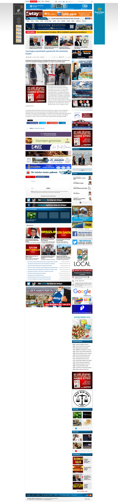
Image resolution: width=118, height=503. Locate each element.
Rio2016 (55, 495)
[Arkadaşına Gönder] (61, 57)
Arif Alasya (78, 183)
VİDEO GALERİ (75, 432)
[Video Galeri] (42, 18)
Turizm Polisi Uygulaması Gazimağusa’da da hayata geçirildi (39, 279)
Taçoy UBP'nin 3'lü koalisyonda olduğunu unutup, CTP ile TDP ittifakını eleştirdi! (35, 48)
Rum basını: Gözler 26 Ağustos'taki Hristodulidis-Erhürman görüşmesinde (64, 48)
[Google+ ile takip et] (89, 18)
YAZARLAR (75, 173)
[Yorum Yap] (59, 57)
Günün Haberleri (33, 1)
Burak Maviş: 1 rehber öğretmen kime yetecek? (81, 48)
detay (41, 128)
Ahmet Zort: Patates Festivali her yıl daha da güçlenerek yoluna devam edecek (43, 267)
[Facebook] (26, 57)
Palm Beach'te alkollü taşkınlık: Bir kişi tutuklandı (37, 273)
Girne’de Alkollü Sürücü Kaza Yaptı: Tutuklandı (81, 359)
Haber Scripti (87, 499)
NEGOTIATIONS (74, 495)
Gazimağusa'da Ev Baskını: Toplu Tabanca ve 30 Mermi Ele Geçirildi (40, 271)
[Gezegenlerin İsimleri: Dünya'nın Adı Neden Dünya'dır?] (87, 415)
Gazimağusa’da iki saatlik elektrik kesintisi (36, 275)
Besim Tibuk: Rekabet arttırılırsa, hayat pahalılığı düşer (62, 18)
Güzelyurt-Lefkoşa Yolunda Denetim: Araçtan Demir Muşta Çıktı (81, 357)
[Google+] (30, 57)
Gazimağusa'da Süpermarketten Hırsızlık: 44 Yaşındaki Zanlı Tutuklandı (41, 263)
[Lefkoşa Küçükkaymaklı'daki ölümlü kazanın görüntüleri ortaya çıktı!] (87, 445)
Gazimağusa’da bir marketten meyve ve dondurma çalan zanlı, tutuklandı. (48, 241)
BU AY (78, 491)
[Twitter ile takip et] (87, 18)
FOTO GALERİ (75, 409)
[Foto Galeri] (33, 18)
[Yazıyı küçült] (66, 57)
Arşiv (42, 1)
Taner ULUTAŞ (79, 198)
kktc (39, 128)
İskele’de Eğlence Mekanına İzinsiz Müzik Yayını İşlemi (82, 361)
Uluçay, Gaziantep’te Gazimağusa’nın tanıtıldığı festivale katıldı (40, 265)
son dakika (36, 128)
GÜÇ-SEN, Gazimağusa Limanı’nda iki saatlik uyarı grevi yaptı (39, 277)
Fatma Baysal (80, 188)
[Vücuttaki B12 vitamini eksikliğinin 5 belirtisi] (87, 422)
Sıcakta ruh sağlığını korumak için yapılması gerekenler (80, 345)
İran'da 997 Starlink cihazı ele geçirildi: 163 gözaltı (81, 347)
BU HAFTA (83, 491)
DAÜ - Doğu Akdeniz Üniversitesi (47, 495)
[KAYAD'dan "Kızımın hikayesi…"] (77, 445)
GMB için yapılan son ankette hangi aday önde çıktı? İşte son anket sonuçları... (32, 258)
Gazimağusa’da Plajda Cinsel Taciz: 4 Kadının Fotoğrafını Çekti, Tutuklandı (81, 364)
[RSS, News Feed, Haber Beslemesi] (91, 18)
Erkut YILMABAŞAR (79, 178)
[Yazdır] (63, 57)
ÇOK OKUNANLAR (76, 454)
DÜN (86, 491)
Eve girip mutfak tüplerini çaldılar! (80, 365)
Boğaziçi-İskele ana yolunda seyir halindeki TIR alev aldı (51, 48)
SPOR (33, 495)
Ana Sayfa (27, 1)
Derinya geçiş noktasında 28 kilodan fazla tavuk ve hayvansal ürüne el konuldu (43, 261)
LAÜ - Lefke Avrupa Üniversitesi (64, 495)
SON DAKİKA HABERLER (77, 341)
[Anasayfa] (27, 18)
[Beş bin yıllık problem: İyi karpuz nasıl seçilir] (77, 415)
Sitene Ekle (47, 1)
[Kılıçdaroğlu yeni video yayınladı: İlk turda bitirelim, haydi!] (87, 437)
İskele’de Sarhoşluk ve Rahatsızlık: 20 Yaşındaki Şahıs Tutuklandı (81, 363)
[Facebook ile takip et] (86, 18)
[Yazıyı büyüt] (69, 57)
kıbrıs (44, 128)
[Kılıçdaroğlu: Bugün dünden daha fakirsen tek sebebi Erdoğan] (77, 437)
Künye (39, 1)
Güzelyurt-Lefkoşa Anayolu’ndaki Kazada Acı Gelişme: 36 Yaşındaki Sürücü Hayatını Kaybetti (87, 461)
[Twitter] (28, 57)
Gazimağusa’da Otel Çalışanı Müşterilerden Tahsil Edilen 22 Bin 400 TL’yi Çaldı (42, 269)
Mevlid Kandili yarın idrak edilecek (80, 348)
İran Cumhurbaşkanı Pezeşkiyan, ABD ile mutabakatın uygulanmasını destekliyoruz (62, 32)
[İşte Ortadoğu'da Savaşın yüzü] (77, 422)
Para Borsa (38, 495)
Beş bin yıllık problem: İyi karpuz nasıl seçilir (31, 220)
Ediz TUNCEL (76, 193)
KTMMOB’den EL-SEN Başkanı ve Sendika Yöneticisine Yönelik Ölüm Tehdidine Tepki (82, 350)
